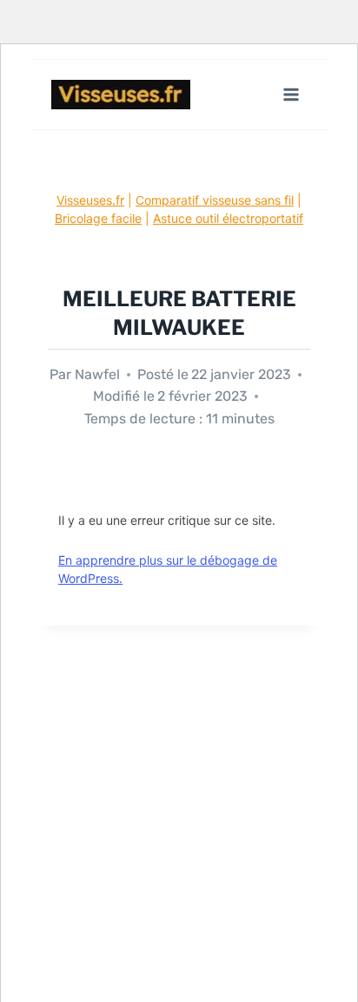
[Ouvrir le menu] (291, 94)
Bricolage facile (98, 218)
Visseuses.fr (90, 200)
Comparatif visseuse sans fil (215, 200)
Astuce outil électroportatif (228, 218)
